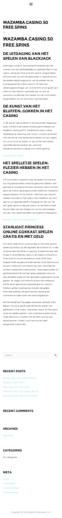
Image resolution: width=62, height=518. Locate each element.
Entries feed (9, 483)
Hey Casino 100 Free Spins (16, 387)
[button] (31, 4)
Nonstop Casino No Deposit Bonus (20, 219)
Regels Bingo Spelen (13, 155)
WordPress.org (10, 492)
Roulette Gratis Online (14, 382)
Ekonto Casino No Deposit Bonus (19, 378)
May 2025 (8, 435)
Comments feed (11, 488)
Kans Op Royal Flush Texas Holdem (20, 396)
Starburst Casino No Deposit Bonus (20, 391)
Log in (6, 479)
